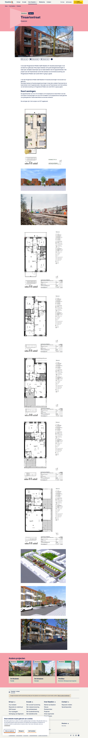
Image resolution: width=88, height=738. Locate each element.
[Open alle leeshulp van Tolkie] (52, 59)
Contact (49, 2)
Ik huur (18, 2)
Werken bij (42, 2)
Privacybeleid (19, 735)
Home (6, 6)
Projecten (19, 6)
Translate (70, 2)
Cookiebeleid (12, 735)
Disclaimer (25, 735)
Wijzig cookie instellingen (64, 695)
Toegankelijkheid (33, 735)
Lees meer (15, 692)
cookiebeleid (7, 725)
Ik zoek (24, 2)
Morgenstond (24, 21)
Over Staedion (32, 2)
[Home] (9, 2)
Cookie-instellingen (42, 735)
